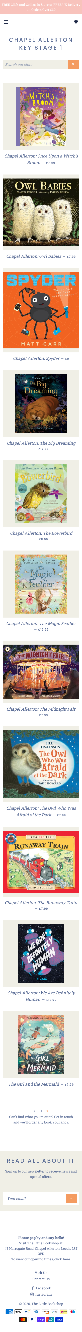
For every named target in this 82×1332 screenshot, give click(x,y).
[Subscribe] (71, 1198)
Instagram (43, 1294)
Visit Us (41, 1272)
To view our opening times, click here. (41, 1259)
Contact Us (41, 1279)
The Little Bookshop (47, 1303)
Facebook (43, 1288)
